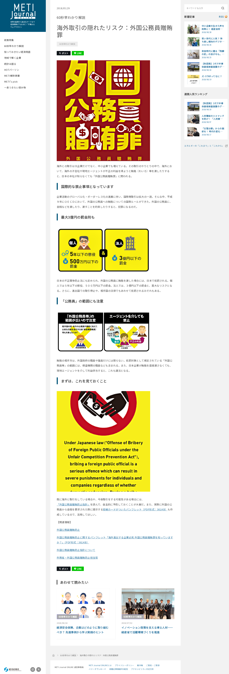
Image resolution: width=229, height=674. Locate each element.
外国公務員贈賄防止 (68, 530)
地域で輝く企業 (12, 57)
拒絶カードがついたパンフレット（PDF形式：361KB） (135, 509)
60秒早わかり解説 (14, 46)
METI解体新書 (12, 75)
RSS (221, 16)
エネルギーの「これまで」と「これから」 (204, 145)
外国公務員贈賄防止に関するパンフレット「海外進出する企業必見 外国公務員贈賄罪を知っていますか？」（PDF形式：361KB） (115, 540)
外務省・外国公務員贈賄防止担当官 (77, 557)
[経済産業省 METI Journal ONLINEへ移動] (53, 655)
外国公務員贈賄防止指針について (76, 550)
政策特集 (9, 40)
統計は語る (10, 63)
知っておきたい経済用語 (17, 51)
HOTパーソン (11, 69)
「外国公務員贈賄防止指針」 (73, 504)
